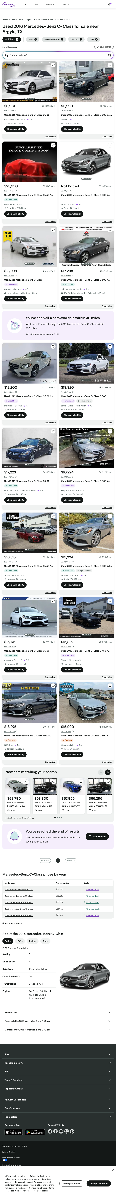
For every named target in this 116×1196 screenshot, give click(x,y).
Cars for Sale (17, 19)
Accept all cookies (99, 1183)
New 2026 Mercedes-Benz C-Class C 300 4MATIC (98, 805)
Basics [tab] (8, 941)
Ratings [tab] (32, 941)
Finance (65, 4)
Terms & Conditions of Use (14, 1146)
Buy (25, 4)
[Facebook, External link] (55, 1131)
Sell (36, 4)
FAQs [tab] (20, 941)
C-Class (59, 19)
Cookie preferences (72, 1183)
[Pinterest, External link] (72, 1131)
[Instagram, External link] (66, 1131)
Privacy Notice (8, 1152)
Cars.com (19, 1182)
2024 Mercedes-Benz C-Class (19, 902)
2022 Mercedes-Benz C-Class (19, 915)
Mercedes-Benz (45, 19)
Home (5, 19)
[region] (58, 1181)
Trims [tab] (45, 941)
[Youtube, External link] (61, 1131)
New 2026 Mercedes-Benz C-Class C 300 (16, 804)
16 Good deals (93, 909)
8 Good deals (92, 902)
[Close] (112, 1170)
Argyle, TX (30, 19)
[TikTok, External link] (50, 1131)
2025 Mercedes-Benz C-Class (19, 896)
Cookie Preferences (11, 1165)
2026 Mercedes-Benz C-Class (19, 889)
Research (50, 4)
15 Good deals (92, 896)
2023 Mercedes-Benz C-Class (19, 909)
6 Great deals (92, 889)
